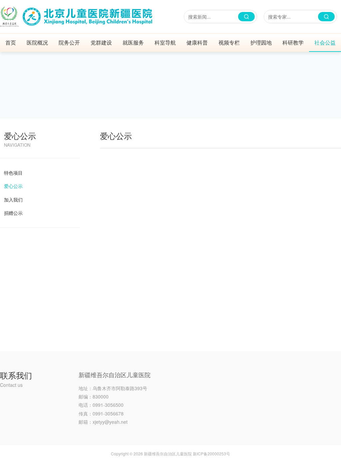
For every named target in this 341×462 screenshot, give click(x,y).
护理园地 (261, 42)
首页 (10, 42)
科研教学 (293, 42)
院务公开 (69, 42)
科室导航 (165, 42)
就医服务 (133, 42)
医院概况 (37, 42)
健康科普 (197, 42)
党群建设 (101, 42)
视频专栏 (229, 42)
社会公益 (325, 42)
